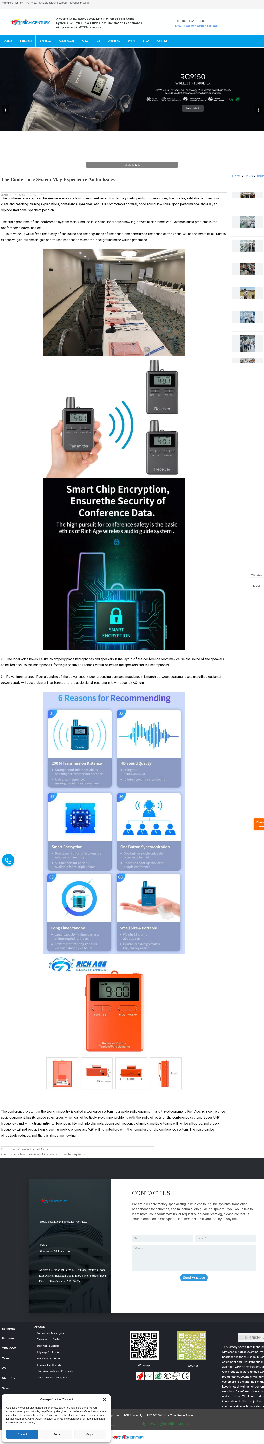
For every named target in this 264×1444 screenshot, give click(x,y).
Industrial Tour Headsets (49, 1365)
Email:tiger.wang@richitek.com (196, 25)
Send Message (194, 1277)
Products (39, 1326)
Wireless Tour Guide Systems (51, 1333)
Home (236, 176)
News (248, 176)
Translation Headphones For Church (55, 1371)
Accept (22, 1434)
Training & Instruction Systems (52, 1377)
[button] (104, 1399)
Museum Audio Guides (48, 1339)
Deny (56, 1434)
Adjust (90, 1434)
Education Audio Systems (49, 1358)
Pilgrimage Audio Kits (48, 1352)
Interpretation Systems (48, 1345)
